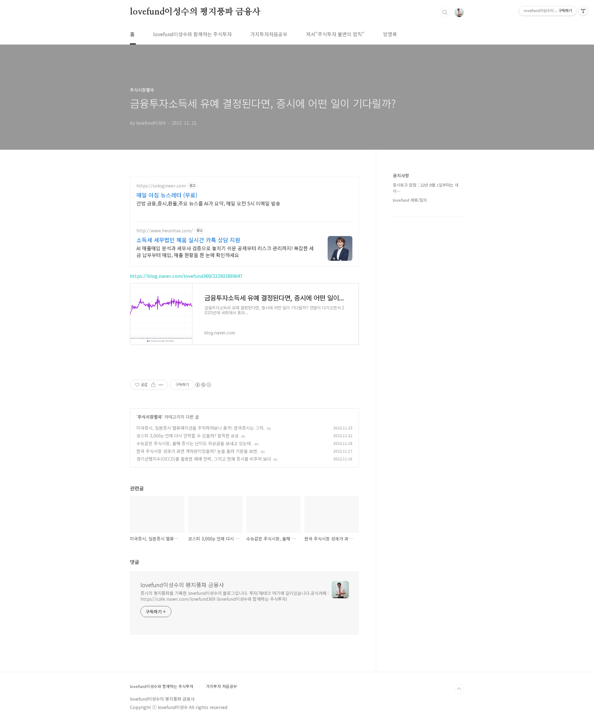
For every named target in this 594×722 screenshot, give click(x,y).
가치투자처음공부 (268, 34)
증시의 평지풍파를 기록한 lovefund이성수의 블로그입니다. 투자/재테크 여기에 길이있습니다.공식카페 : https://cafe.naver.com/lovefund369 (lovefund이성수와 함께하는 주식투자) (234, 596)
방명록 (390, 34)
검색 (445, 12)
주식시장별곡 (150, 417)
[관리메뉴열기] (583, 10)
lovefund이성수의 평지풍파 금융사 (195, 12)
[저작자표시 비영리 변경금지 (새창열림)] (203, 384)
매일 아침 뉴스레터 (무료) (166, 195)
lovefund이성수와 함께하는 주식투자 (192, 34)
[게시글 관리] (161, 384)
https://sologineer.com (161, 185)
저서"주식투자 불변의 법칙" (335, 34)
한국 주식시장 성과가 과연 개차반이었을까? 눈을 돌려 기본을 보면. (197, 451)
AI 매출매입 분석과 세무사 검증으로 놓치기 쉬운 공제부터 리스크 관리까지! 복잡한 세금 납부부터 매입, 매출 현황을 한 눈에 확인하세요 (225, 251)
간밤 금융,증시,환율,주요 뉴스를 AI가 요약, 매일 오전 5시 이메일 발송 (208, 203)
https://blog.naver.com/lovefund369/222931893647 (186, 276)
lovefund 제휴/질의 (410, 200)
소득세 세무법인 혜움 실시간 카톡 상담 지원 (188, 239)
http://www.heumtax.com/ (164, 230)
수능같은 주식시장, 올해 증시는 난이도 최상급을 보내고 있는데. (194, 443)
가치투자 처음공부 (221, 686)
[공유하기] (153, 384)
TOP (459, 689)
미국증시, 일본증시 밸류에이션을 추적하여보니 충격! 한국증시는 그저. (200, 428)
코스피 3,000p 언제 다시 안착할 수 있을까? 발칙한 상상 (187, 435)
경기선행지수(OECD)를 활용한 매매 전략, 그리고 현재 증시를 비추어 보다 (203, 459)
